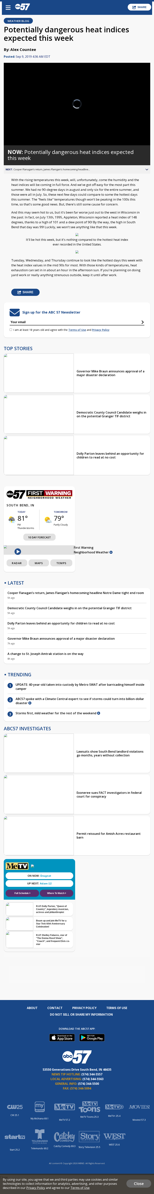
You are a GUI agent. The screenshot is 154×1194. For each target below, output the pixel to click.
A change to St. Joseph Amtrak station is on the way (46, 654)
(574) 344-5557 (91, 1074)
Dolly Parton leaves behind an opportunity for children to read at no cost (110, 455)
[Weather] (39, 498)
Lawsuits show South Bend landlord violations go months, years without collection (110, 753)
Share (141, 7)
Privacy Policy (100, 330)
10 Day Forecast (39, 537)
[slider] (54, 142)
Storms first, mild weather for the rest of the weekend (56, 713)
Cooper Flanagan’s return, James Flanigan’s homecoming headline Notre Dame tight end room (76, 593)
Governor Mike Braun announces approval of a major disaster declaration (110, 373)
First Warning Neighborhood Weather (91, 549)
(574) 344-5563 (92, 1079)
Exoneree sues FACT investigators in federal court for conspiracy (109, 795)
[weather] (12, 519)
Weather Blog (18, 21)
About (32, 1008)
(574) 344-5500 (88, 1084)
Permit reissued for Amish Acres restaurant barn (109, 835)
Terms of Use (77, 330)
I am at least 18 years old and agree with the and (61, 330)
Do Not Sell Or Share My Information (81, 1014)
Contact (55, 1008)
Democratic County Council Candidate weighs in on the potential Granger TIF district (111, 414)
